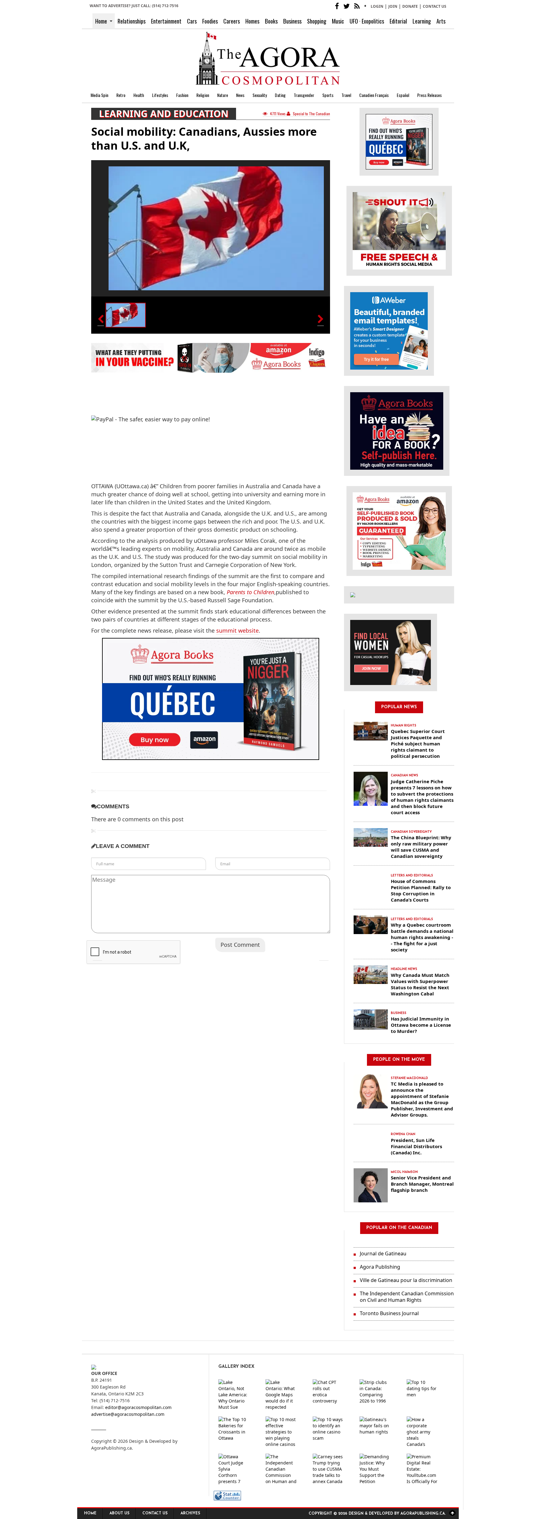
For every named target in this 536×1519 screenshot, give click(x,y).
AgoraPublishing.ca (111, 1448)
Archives (190, 1513)
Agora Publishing (380, 1266)
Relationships (131, 21)
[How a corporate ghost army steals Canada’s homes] (427, 1431)
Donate (410, 6)
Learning (422, 21)
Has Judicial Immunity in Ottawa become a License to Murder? (421, 1025)
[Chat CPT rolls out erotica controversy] (333, 1394)
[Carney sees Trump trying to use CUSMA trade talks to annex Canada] (333, 1469)
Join (392, 6)
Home (101, 21)
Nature (222, 95)
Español (403, 95)
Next (323, 956)
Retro (120, 95)
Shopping (316, 21)
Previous (97, 956)
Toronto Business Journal (389, 1313)
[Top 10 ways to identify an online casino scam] (333, 1431)
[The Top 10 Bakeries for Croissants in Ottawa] (238, 1431)
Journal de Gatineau (383, 1253)
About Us (119, 1513)
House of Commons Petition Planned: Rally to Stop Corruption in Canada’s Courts (421, 890)
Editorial (398, 21)
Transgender (304, 95)
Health (138, 95)
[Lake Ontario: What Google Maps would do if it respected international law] (286, 1394)
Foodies (210, 21)
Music (338, 21)
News (240, 95)
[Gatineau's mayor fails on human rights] (380, 1431)
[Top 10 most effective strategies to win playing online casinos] (286, 1431)
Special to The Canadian (311, 113)
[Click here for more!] (390, 652)
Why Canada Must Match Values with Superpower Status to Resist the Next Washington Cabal (420, 984)
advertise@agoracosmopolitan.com (127, 1414)
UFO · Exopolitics (367, 21)
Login (377, 6)
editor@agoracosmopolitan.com (138, 1407)
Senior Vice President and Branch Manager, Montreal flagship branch (422, 1183)
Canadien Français (374, 95)
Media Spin (99, 95)
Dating (280, 95)
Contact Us (434, 6)
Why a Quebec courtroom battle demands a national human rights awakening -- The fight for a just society (422, 937)
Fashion (182, 95)
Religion (202, 95)
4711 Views (278, 113)
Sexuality (259, 95)
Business (292, 21)
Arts (440, 21)
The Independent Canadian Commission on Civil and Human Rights (407, 1296)
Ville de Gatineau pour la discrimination (406, 1280)
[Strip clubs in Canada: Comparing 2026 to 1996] (380, 1394)
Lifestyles (160, 95)
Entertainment (166, 21)
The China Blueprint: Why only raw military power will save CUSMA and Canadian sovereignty (421, 846)
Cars (192, 21)
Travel (346, 95)
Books (271, 21)
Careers (231, 21)
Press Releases (429, 95)
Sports (327, 95)
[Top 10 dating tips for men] (427, 1394)
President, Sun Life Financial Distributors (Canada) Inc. (416, 1146)
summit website (237, 630)
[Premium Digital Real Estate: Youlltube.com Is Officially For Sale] (427, 1469)
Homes (252, 21)
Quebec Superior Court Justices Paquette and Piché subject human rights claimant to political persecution (418, 743)
